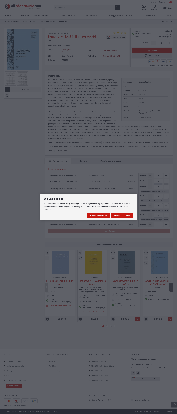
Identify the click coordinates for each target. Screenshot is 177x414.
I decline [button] (116, 215)
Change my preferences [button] (98, 215)
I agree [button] (127, 215)
